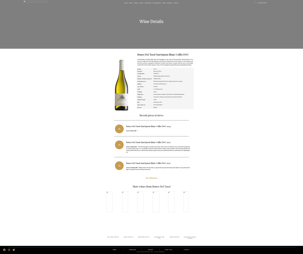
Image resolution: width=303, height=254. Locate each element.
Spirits (141, 3)
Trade (164, 3)
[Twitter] (13, 250)
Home (126, 3)
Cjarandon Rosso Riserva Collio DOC (190, 237)
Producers (148, 3)
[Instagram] (9, 250)
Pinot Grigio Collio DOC (113, 237)
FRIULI (155, 69)
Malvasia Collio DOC (175, 237)
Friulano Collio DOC (128, 237)
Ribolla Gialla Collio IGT (144, 237)
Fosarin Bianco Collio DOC (159, 237)
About (131, 3)
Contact (176, 3)
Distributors (157, 3)
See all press (151, 178)
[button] (114, 249)
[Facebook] (4, 250)
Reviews (169, 3)
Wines (136, 3)
